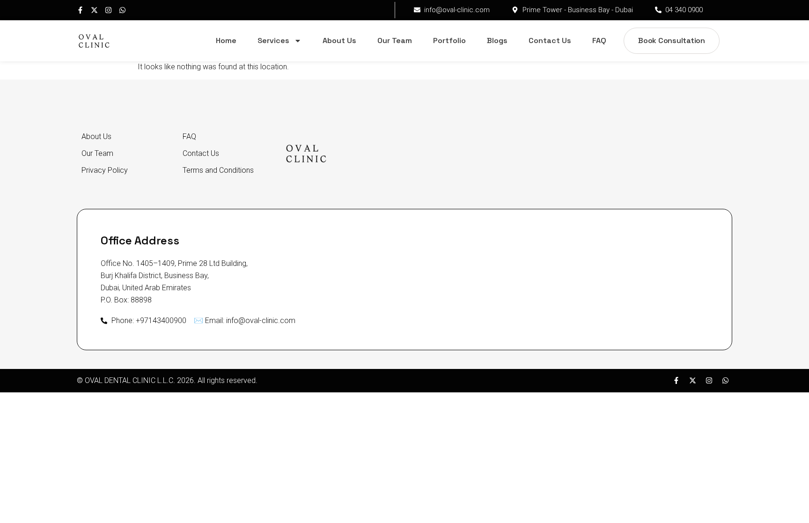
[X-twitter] (94, 10)
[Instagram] (108, 10)
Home (226, 40)
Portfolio (449, 40)
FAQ (599, 40)
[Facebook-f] (80, 10)
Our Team (394, 40)
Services (273, 40)
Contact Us (550, 40)
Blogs (497, 40)
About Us (339, 40)
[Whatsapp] (122, 10)
